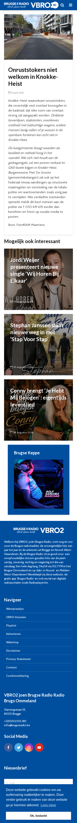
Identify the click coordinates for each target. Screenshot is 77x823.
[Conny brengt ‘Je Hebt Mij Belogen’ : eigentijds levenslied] (38, 410)
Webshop (12, 642)
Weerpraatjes (15, 609)
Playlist (11, 625)
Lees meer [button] (48, 805)
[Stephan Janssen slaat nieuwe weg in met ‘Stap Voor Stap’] (38, 344)
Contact (11, 667)
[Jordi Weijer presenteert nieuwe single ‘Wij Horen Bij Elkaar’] (38, 279)
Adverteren (13, 634)
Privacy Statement (18, 659)
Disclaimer (13, 650)
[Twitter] (18, 747)
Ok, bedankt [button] (38, 815)
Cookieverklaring (17, 676)
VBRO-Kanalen (16, 617)
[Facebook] (8, 747)
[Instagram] (29, 747)
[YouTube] (39, 747)
